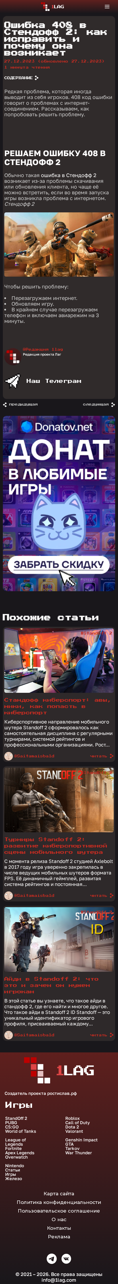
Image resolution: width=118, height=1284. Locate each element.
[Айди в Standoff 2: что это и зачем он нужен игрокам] (58, 970)
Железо (13, 1178)
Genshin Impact (81, 1140)
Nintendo (14, 1165)
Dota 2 (72, 1127)
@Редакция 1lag (43, 349)
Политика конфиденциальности (59, 1202)
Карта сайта (59, 1193)
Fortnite (13, 1148)
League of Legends (15, 1142)
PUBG (11, 1122)
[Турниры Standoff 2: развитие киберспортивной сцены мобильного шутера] (58, 830)
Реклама (59, 1237)
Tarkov (72, 1148)
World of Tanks (20, 1131)
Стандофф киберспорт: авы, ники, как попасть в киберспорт (58, 706)
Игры (10, 1174)
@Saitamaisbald (34, 756)
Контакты (59, 1228)
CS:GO (12, 1127)
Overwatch (16, 1157)
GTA (69, 1144)
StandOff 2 (16, 1118)
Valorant (74, 1131)
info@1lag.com (59, 1280)
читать (98, 756)
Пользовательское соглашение (59, 1211)
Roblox (72, 1118)
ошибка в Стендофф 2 (68, 175)
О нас (59, 1219)
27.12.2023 (54, 61)
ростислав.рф (62, 1093)
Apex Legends (19, 1153)
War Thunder (78, 1153)
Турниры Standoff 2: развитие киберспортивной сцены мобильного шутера (55, 845)
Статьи (12, 1170)
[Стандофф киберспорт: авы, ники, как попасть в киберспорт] (58, 691)
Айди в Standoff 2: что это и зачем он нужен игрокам (51, 985)
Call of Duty (77, 1122)
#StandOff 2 (96, 633)
